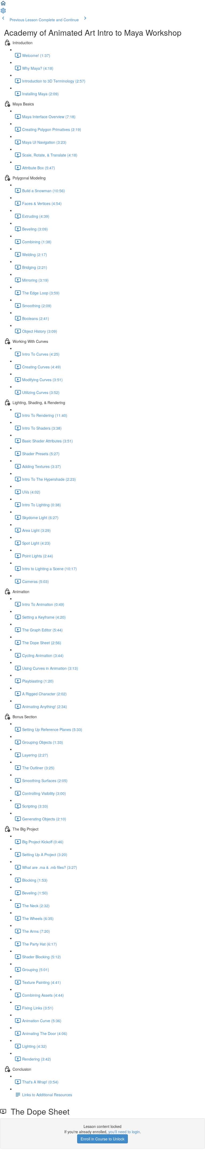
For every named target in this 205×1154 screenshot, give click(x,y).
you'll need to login (124, 1131)
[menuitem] (3, 12)
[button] (3, 4)
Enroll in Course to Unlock (102, 1138)
